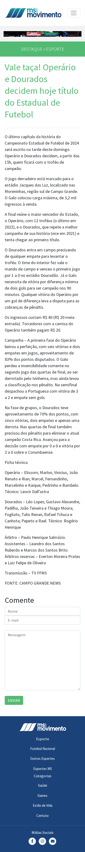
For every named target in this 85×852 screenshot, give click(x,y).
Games (42, 795)
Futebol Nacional (42, 748)
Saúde (42, 785)
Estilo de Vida (42, 805)
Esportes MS (42, 768)
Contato (42, 815)
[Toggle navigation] (73, 13)
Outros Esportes (42, 758)
